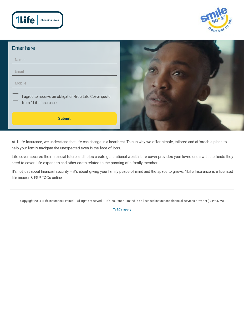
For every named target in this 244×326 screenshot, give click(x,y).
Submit (64, 118)
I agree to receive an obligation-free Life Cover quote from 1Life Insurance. (66, 99)
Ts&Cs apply (122, 209)
